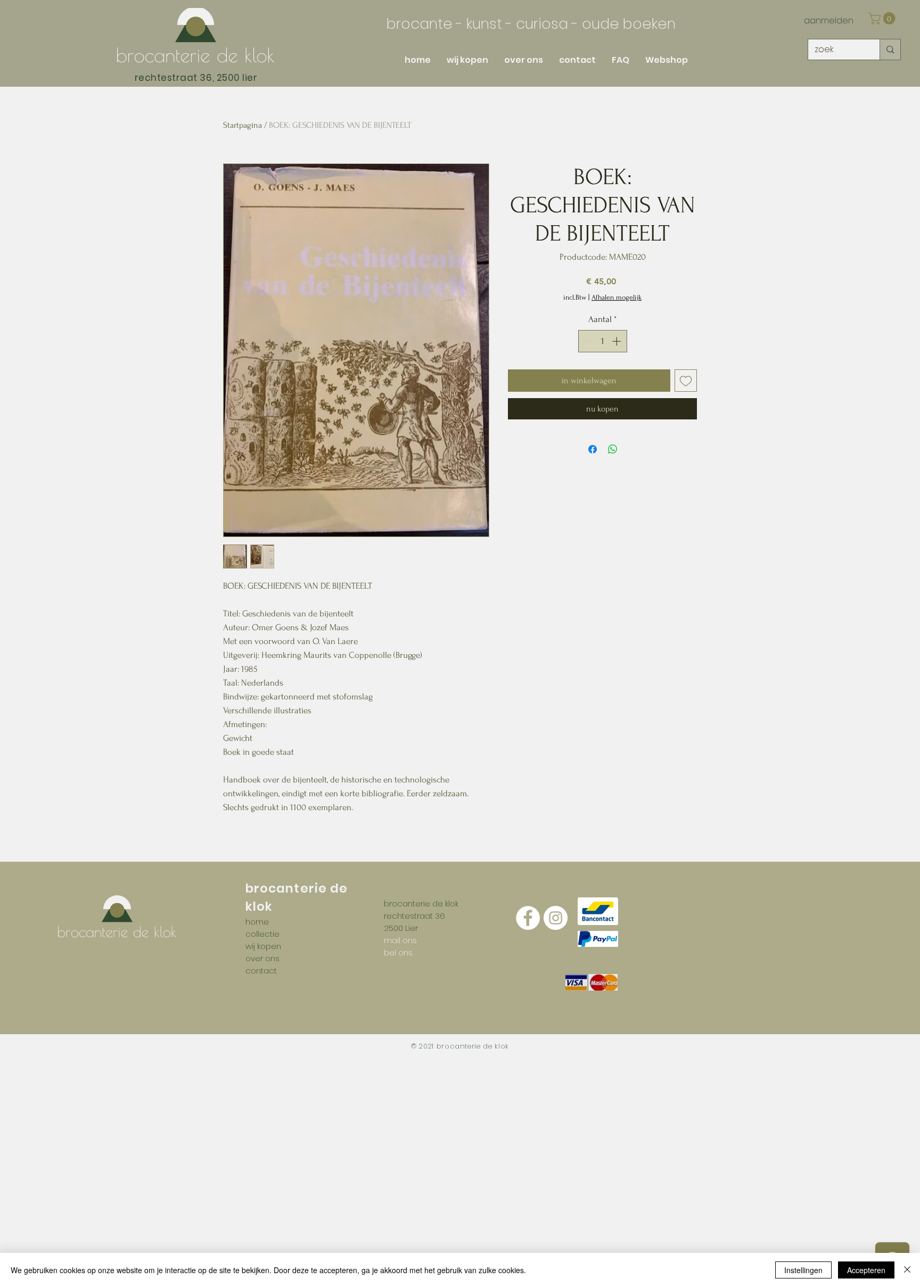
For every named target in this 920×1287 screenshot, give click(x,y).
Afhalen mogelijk (617, 297)
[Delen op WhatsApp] (612, 449)
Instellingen (803, 1270)
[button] (883, 18)
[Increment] (618, 341)
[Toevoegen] (686, 380)
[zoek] (890, 49)
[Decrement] (588, 341)
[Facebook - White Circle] (528, 918)
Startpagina (242, 125)
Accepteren (866, 1270)
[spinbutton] (602, 341)
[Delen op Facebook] (592, 449)
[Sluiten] (907, 1269)
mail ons (400, 940)
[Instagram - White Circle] (556, 918)
